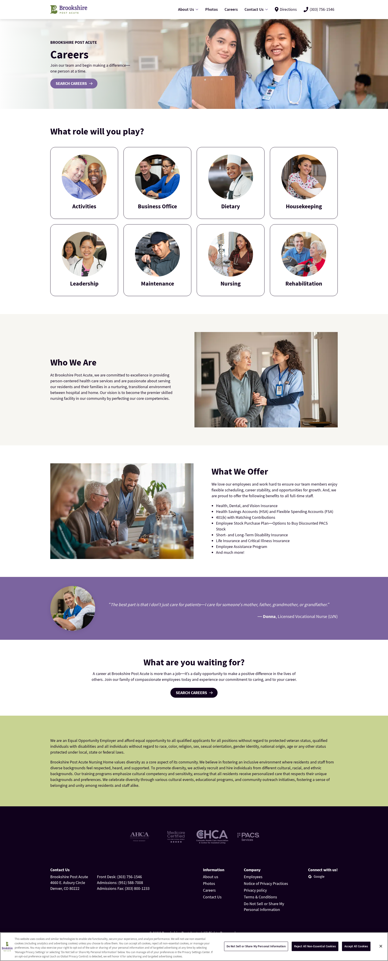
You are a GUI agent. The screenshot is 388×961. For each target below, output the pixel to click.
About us (210, 876)
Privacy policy (255, 890)
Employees (253, 876)
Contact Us (212, 896)
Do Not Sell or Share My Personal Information (256, 946)
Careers (209, 890)
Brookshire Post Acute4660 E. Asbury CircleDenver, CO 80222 (69, 882)
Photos (209, 883)
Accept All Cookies (356, 946)
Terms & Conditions (260, 896)
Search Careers (71, 83)
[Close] (381, 946)
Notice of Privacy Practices (266, 883)
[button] (84, 183)
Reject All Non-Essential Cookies (315, 946)
